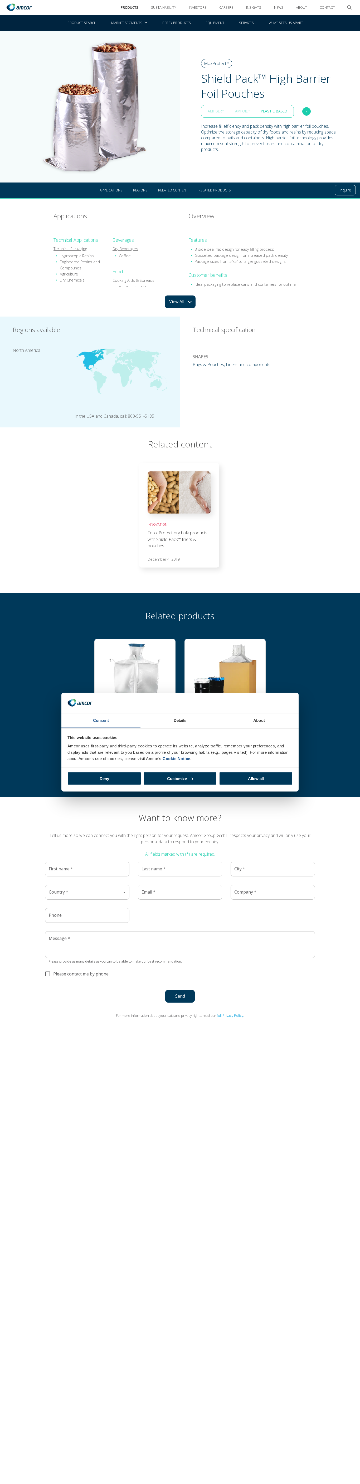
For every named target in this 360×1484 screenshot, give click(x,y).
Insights (253, 7)
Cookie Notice (176, 758)
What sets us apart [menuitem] (286, 22)
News (278, 7)
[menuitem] (129, 23)
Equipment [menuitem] (215, 22)
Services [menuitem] (246, 22)
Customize (177, 778)
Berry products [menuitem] (176, 22)
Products (129, 7)
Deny (104, 778)
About (301, 7)
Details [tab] (180, 720)
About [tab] (259, 720)
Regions (140, 190)
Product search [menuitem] (81, 22)
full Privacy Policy (230, 1015)
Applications (111, 190)
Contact (327, 7)
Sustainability (163, 7)
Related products (214, 190)
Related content (173, 190)
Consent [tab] (101, 720)
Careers (226, 7)
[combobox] (87, 892)
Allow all (256, 778)
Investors (198, 7)
